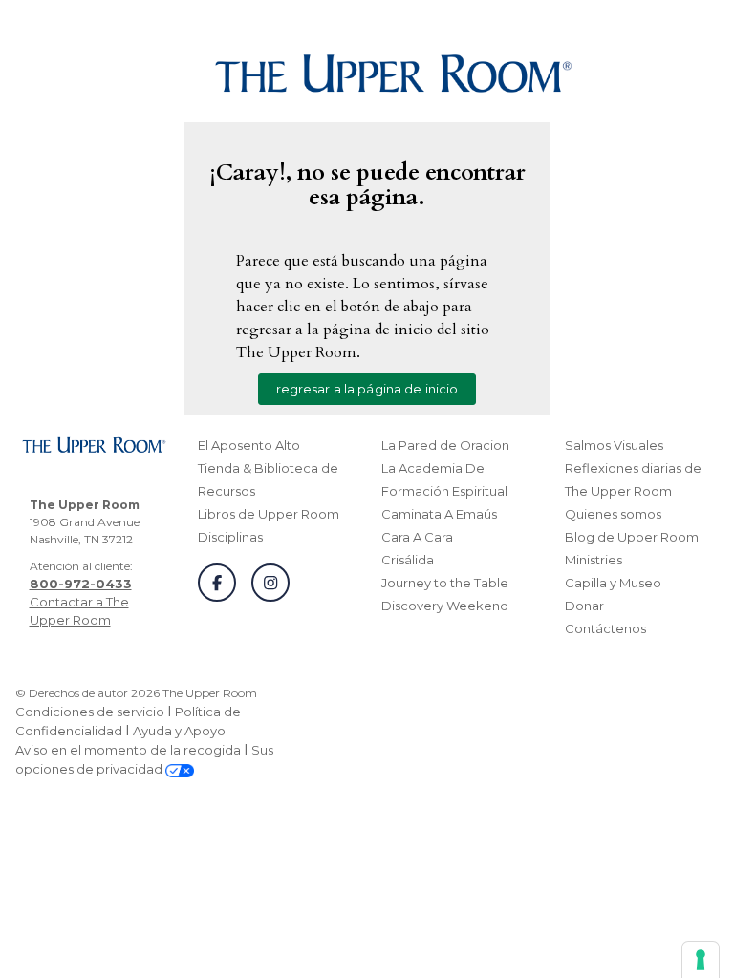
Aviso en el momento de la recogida (128, 749)
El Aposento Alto (249, 445)
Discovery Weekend (444, 605)
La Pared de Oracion (445, 445)
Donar (584, 605)
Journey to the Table (444, 582)
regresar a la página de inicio (367, 388)
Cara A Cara (417, 536)
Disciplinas (230, 536)
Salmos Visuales (614, 445)
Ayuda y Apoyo (179, 730)
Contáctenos (605, 628)
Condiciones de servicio (89, 711)
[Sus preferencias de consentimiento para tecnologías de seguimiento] (700, 960)
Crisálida (407, 559)
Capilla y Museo (613, 582)
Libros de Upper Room (268, 513)
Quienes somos (613, 513)
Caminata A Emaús (439, 513)
